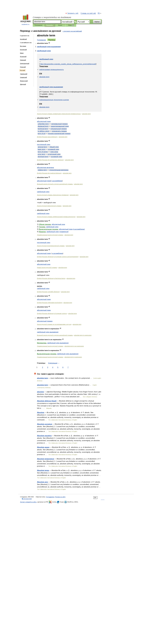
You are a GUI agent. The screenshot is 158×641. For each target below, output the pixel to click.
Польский (23, 67)
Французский (24, 81)
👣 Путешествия (27, 498)
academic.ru (25, 24)
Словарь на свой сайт (88, 13)
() (79, 229)
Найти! (97, 22)
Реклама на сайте (60, 497)
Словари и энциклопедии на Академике (52, 17)
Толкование (41, 40)
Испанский (23, 56)
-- (59, 114)
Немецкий (23, 60)
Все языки (23, 46)
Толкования (38, 25)
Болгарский (23, 49)
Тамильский (23, 74)
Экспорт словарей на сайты (28, 502)
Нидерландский (24, 63)
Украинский (23, 77)
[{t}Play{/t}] (49, 43)
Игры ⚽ (71, 25)
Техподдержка (50, 497)
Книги (60, 25)
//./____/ (68, 64)
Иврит (22, 53)
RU (99, 13)
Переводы (49, 25)
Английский (23, 39)
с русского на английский (72, 31)
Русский (22, 70)
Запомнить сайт (73, 13)
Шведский (23, 84)
